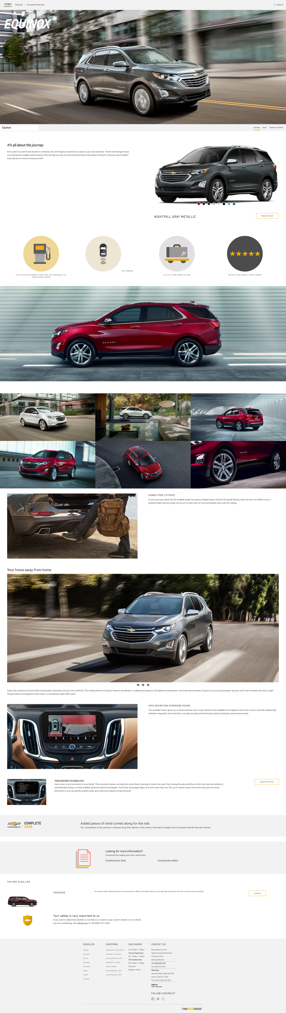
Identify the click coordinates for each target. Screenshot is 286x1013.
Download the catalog (168, 860)
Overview (257, 127)
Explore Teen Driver (267, 782)
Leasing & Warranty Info (114, 958)
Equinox (6, 127)
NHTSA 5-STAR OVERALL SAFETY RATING (245, 275)
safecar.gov (82, 923)
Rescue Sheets (111, 966)
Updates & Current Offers (115, 950)
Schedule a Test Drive (113, 954)
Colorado (86, 954)
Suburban (86, 966)
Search (280, 5)
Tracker (85, 975)
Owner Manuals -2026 (113, 971)
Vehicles (19, 5)
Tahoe (85, 971)
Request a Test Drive (276, 127)
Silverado (86, 962)
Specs (265, 127)
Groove (85, 958)
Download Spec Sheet (115, 860)
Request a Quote (267, 216)
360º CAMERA (127, 271)
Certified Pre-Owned (113, 962)
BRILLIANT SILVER (168, 217)
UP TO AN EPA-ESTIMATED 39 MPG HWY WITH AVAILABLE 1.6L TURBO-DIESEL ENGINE (41, 276)
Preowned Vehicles (35, 5)
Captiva (85, 950)
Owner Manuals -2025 (113, 975)
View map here (156, 986)
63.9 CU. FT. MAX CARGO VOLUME (177, 275)
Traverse (86, 979)
